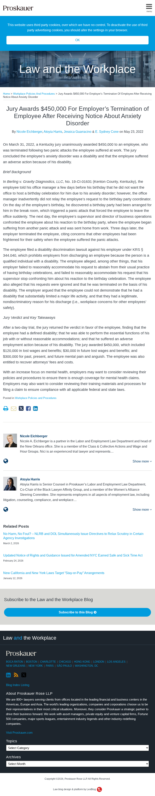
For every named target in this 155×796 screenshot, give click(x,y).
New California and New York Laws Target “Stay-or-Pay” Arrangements (53, 573)
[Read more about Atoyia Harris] (5, 509)
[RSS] (16, 675)
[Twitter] (23, 675)
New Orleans (15, 665)
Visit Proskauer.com (19, 732)
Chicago (65, 661)
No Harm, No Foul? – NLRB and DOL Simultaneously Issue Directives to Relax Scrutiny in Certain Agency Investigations (73, 536)
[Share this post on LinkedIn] (35, 408)
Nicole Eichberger (29, 131)
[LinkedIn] (8, 675)
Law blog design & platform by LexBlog (74, 789)
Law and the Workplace (77, 69)
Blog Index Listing (17, 685)
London (98, 661)
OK (77, 40)
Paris (50, 665)
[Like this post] (28, 408)
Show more (141, 461)
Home (6, 93)
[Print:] (5, 409)
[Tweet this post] (21, 408)
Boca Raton (14, 661)
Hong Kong (82, 661)
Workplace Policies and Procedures (34, 93)
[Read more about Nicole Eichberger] (5, 461)
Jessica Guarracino (77, 131)
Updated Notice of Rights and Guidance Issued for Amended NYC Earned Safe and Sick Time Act (72, 555)
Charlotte (48, 661)
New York (35, 665)
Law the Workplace (29, 638)
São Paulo (64, 665)
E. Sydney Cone (107, 131)
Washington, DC (86, 665)
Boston (31, 661)
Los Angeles (116, 661)
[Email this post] (13, 408)
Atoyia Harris (53, 131)
